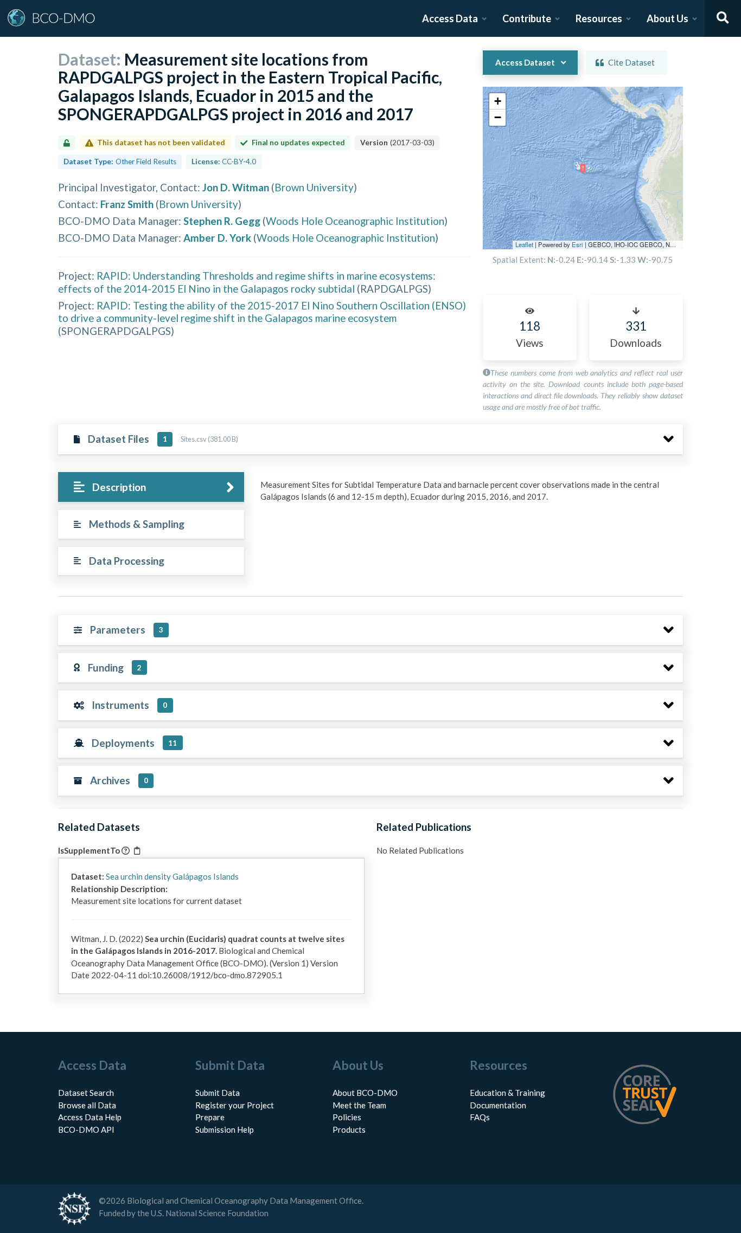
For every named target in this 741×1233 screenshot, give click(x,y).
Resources (599, 18)
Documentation (498, 1105)
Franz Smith (127, 204)
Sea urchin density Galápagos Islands (172, 876)
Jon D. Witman (235, 187)
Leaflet (524, 244)
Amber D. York (217, 237)
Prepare (210, 1117)
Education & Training (507, 1093)
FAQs (480, 1117)
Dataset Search (86, 1093)
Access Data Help (90, 1117)
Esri (577, 244)
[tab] (151, 487)
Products (349, 1129)
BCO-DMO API (86, 1129)
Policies (347, 1117)
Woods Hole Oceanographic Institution (355, 221)
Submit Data (217, 1093)
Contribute (526, 18)
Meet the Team (359, 1105)
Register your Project (234, 1105)
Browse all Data (87, 1105)
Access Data (450, 18)
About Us (667, 18)
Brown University (314, 187)
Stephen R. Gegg (221, 221)
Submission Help (224, 1129)
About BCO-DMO (365, 1093)
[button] (497, 101)
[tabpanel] (468, 495)
